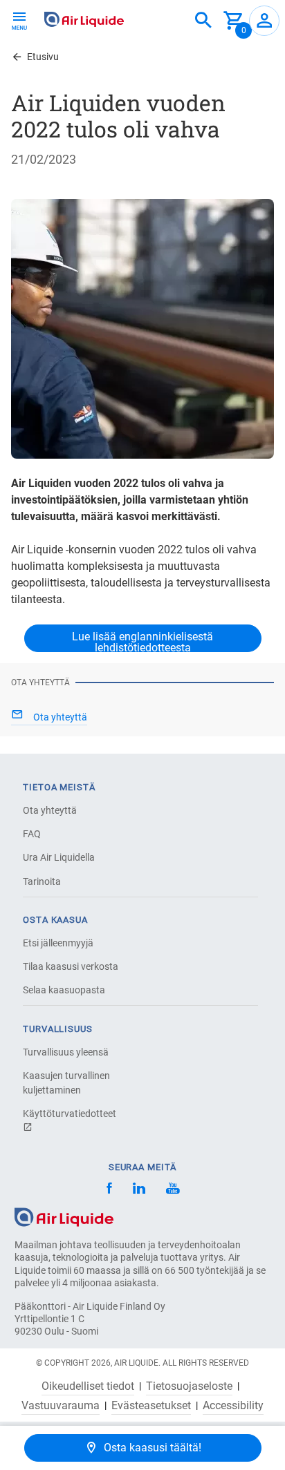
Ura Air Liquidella (59, 857)
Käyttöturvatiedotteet (69, 1113)
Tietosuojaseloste (189, 1386)
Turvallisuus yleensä (66, 1052)
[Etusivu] (64, 1216)
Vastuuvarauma (60, 1405)
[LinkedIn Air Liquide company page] (139, 1190)
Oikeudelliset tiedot (88, 1386)
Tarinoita (42, 881)
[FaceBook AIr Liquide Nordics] (109, 1190)
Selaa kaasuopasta (64, 989)
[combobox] (203, 21)
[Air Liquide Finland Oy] (84, 19)
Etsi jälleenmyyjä (58, 942)
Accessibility (233, 1405)
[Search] (203, 21)
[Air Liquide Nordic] (172, 1190)
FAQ (32, 833)
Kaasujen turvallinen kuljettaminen (66, 1083)
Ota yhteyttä (50, 810)
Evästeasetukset (151, 1405)
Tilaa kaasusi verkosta (70, 966)
